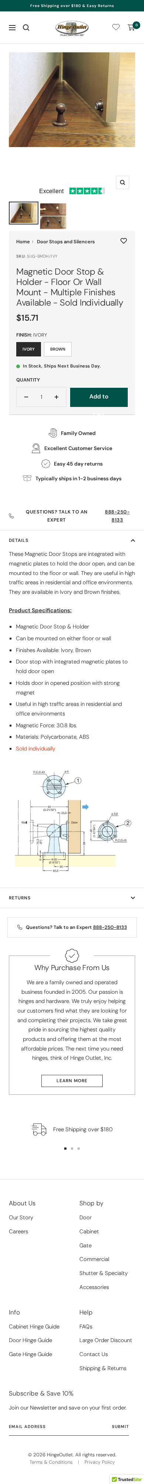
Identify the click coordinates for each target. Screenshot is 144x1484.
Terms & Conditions (51, 1462)
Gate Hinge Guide (30, 1354)
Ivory (29, 349)
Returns (20, 898)
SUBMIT (120, 1426)
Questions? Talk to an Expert (78, 516)
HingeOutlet (60, 1455)
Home (23, 241)
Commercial (94, 1259)
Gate (85, 1245)
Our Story (21, 1217)
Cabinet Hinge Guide (34, 1326)
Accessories (94, 1287)
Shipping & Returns (102, 1368)
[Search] (26, 27)
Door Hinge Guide (30, 1340)
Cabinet (89, 1231)
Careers (18, 1231)
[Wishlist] (116, 28)
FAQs (85, 1326)
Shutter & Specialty (103, 1273)
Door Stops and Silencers (66, 241)
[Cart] (131, 27)
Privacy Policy (100, 1462)
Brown (57, 349)
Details (18, 540)
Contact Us (93, 1354)
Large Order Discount (105, 1340)
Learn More (72, 1081)
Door (85, 1217)
